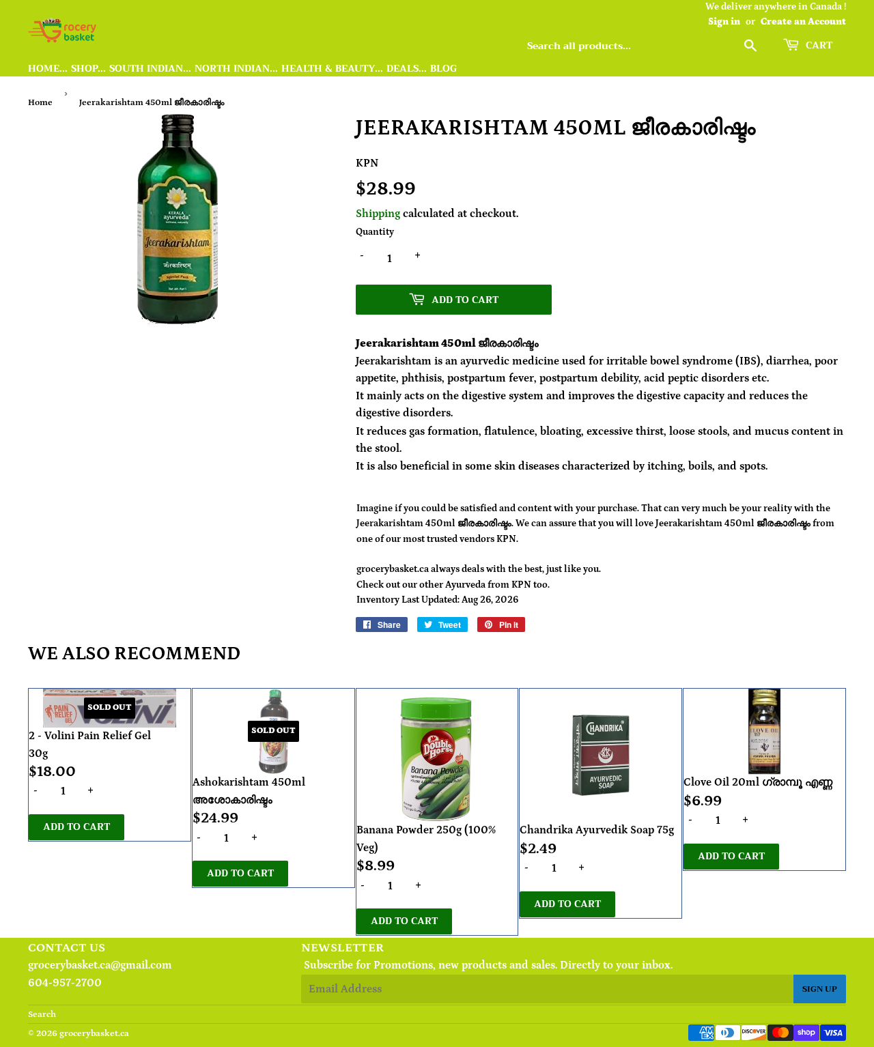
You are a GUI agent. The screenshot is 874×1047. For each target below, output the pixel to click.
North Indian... (236, 68)
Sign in (724, 21)
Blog (443, 68)
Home (40, 103)
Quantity (375, 232)
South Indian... (150, 68)
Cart (817, 45)
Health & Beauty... (332, 68)
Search (42, 1014)
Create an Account (803, 21)
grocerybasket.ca (94, 1034)
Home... (48, 68)
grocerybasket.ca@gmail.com (100, 965)
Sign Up (819, 989)
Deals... (406, 68)
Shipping (378, 213)
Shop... (88, 68)
